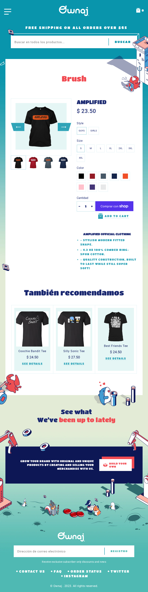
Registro (119, 551)
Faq (58, 571)
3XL (130, 148)
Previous (17, 127)
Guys (82, 130)
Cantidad (82, 198)
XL (110, 148)
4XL (81, 157)
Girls (93, 130)
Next (64, 127)
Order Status (86, 571)
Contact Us (32, 571)
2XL (121, 148)
